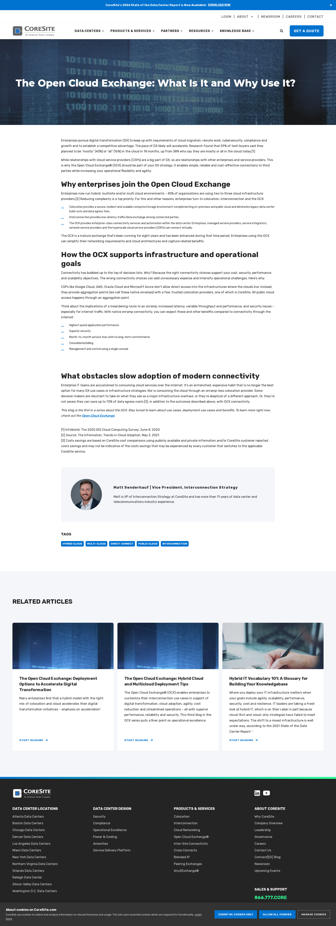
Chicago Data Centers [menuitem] (28, 830)
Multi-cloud (96, 543)
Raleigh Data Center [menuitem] (27, 877)
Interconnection (174, 543)
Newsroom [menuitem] (262, 864)
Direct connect (122, 543)
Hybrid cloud (72, 543)
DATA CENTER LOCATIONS (35, 809)
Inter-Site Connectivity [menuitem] (191, 844)
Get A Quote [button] (306, 31)
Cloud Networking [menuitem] (187, 830)
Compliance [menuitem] (101, 823)
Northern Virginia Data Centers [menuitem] (35, 864)
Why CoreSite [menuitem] (264, 816)
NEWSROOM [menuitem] (270, 16)
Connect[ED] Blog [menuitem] (268, 857)
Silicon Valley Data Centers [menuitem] (32, 884)
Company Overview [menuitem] (269, 823)
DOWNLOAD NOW (219, 5)
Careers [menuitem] (260, 844)
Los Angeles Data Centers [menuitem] (31, 844)
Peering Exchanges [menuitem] (188, 864)
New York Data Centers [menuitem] (29, 857)
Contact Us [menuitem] (263, 850)
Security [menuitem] (99, 816)
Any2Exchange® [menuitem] (186, 871)
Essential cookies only (235, 914)
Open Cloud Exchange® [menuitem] (191, 837)
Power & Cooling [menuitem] (105, 837)
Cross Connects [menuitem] (185, 850)
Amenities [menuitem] (100, 844)
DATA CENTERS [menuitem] (88, 31)
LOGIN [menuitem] (226, 16)
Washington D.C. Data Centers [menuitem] (34, 891)
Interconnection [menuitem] (186, 823)
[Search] (282, 31)
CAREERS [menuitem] (294, 16)
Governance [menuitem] (263, 837)
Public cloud (148, 543)
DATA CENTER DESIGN (112, 809)
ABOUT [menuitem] (243, 16)
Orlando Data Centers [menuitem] (28, 871)
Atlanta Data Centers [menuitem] (28, 816)
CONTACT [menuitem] (315, 16)
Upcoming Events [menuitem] (267, 871)
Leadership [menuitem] (263, 830)
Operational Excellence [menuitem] (110, 830)
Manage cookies (313, 914)
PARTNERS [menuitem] (170, 31)
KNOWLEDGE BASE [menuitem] (235, 31)
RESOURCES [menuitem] (199, 31)
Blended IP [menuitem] (182, 857)
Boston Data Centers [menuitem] (27, 823)
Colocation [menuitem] (182, 816)
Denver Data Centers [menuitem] (27, 837)
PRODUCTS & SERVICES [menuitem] (130, 31)
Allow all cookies (277, 914)
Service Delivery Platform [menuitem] (111, 850)
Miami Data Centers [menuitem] (26, 850)
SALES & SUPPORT (271, 889)
